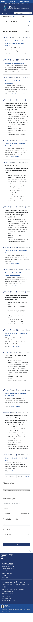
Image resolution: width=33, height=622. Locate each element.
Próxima (26, 476)
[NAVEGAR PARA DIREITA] (31, 1)
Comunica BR (12, 1)
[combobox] (16, 490)
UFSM (5, 611)
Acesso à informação (24, 1)
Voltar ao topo (27, 551)
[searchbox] (3, 493)
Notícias (24, 93)
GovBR (3, 1)
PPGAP (7, 37)
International (16, 3)
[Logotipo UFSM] (5, 7)
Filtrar (16, 544)
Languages (7, 3)
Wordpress (27, 609)
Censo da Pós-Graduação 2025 (14, 63)
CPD (9, 611)
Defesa (13, 93)
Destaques (18, 93)
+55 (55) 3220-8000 (8, 577)
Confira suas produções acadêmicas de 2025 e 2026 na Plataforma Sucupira (16, 43)
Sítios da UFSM (25, 3)
